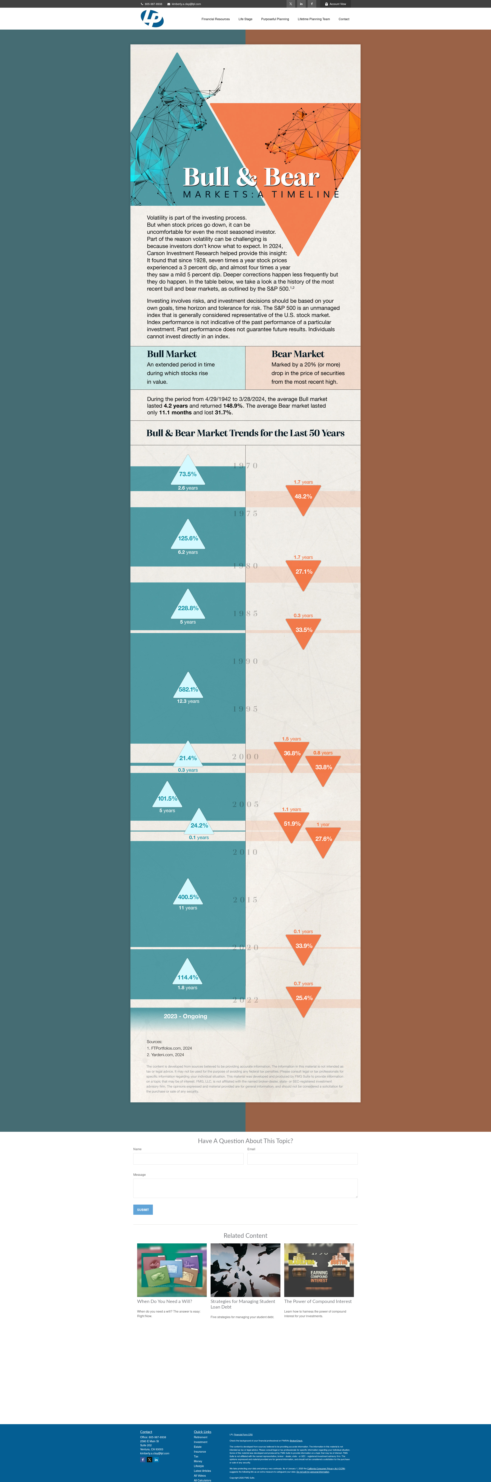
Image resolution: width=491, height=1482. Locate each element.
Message (139, 1174)
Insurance (200, 1451)
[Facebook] (312, 4)
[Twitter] (291, 4)
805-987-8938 (153, 4)
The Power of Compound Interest (318, 1301)
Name (137, 1149)
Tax (196, 1456)
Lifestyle (199, 1466)
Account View (338, 4)
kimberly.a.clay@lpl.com (186, 4)
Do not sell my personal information (313, 1471)
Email (251, 1149)
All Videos (200, 1475)
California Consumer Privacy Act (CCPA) (326, 1468)
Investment (200, 1442)
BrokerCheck (296, 1440)
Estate (198, 1447)
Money (198, 1461)
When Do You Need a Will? (164, 1301)
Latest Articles (202, 1471)
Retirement (200, 1437)
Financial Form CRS (243, 1434)
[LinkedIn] (301, 4)
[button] (215, 18)
